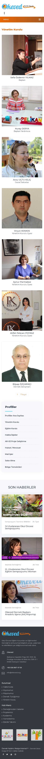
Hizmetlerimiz (9, 719)
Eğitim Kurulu (11, 428)
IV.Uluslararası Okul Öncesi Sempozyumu (19, 527)
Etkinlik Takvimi (9, 722)
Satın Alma (10, 461)
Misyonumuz (8, 693)
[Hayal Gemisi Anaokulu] (7, 735)
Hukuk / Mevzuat (13, 448)
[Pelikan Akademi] (22, 735)
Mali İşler (9, 454)
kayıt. (24, 394)
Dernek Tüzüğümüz (11, 697)
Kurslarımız (7, 716)
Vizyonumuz (8, 690)
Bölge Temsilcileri (13, 467)
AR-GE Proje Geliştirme (15, 441)
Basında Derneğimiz (13, 565)
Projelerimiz (8, 712)
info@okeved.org (14, 673)
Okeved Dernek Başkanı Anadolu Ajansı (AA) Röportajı (20, 613)
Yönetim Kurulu (12, 422)
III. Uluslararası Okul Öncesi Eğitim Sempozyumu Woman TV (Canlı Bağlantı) (20, 571)
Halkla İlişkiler (11, 435)
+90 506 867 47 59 (14, 668)
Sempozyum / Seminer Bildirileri (17, 522)
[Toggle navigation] (4, 13)
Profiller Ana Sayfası (14, 416)
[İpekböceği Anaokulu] (36, 735)
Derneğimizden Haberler (13, 709)
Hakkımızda (8, 687)
